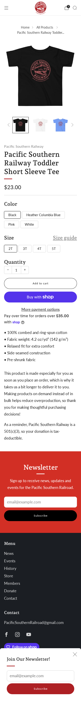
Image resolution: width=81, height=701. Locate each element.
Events (9, 561)
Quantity (15, 262)
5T (54, 249)
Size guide (65, 238)
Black (12, 215)
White (29, 224)
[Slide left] (9, 125)
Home (25, 27)
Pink (11, 224)
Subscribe (40, 688)
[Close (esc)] (75, 654)
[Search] (74, 7)
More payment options (40, 309)
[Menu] (6, 8)
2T (11, 249)
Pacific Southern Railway (23, 146)
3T (25, 249)
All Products (45, 27)
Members (12, 583)
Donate (10, 591)
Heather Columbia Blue (43, 215)
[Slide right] (71, 125)
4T (39, 249)
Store (8, 576)
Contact (10, 598)
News (9, 553)
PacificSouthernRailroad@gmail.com (34, 622)
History (10, 568)
